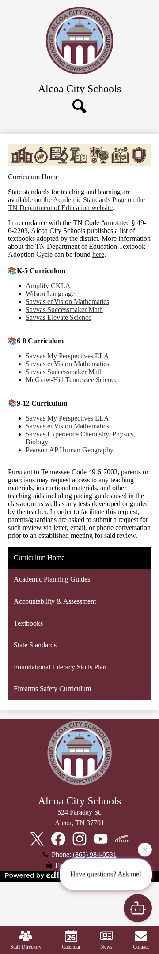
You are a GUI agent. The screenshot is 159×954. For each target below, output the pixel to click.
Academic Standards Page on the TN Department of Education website (76, 203)
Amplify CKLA (48, 285)
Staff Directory (26, 947)
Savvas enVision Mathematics (67, 301)
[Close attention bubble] (145, 849)
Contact (141, 947)
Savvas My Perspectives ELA (67, 356)
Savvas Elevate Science (58, 317)
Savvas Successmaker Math (64, 309)
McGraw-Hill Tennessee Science (71, 379)
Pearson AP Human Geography (70, 450)
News (106, 947)
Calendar (71, 947)
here (98, 254)
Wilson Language (50, 293)
